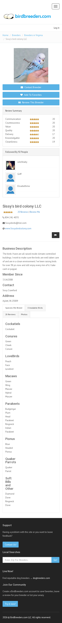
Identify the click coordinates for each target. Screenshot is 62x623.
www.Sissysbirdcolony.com (18, 228)
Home (5, 35)
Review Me (35, 211)
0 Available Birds (35, 308)
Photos (24, 314)
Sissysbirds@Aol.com (16, 223)
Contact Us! (10, 544)
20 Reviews (23, 211)
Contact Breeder (32, 87)
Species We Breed (13, 308)
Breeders (16, 35)
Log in (56, 27)
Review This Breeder (32, 102)
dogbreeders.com (41, 578)
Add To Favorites (32, 94)
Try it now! (10, 603)
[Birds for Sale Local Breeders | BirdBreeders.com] (27, 17)
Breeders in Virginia (33, 35)
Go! (55, 559)
